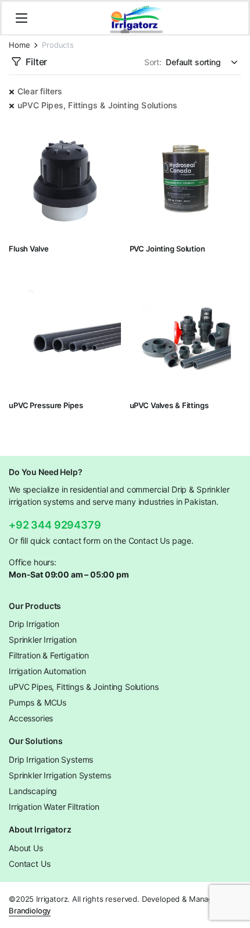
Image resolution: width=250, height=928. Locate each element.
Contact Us (29, 864)
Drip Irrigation (34, 624)
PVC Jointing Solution (167, 248)
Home (19, 45)
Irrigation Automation (47, 671)
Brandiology (30, 910)
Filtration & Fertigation (49, 655)
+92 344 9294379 (55, 525)
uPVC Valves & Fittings (169, 405)
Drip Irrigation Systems (51, 759)
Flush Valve (29, 248)
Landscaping (33, 791)
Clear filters (40, 91)
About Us (26, 848)
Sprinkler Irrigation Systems (60, 775)
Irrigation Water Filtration (54, 807)
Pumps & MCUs (37, 702)
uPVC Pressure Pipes (46, 405)
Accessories (31, 718)
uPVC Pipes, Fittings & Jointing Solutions (97, 105)
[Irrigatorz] (136, 18)
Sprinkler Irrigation (43, 639)
